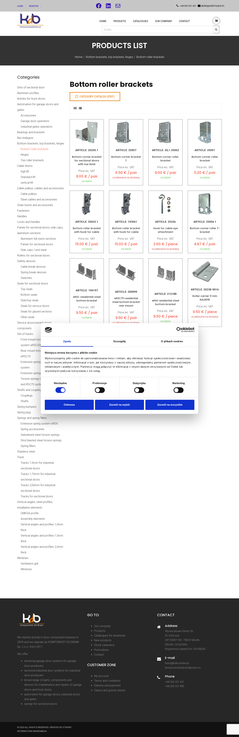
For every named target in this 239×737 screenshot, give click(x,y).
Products (119, 21)
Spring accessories (32, 429)
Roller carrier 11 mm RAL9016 (204, 297)
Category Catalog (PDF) (96, 96)
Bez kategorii (25, 138)
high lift (25, 171)
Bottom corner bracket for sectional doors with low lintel (87, 160)
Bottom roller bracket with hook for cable (87, 230)
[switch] (100, 390)
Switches (26, 278)
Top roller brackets (32, 160)
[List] (80, 108)
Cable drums (25, 166)
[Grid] (75, 108)
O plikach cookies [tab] (172, 341)
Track (20, 457)
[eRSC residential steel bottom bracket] (87, 272)
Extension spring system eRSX (39, 373)
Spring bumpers (26, 406)
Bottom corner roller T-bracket (205, 230)
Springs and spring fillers (32, 418)
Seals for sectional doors (32, 283)
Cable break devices (33, 266)
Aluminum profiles (28, 93)
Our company (102, 626)
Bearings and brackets (31, 132)
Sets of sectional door (31, 87)
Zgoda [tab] (67, 341)
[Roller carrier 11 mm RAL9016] (205, 271)
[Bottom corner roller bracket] (165, 132)
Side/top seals (29, 300)
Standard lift (28, 177)
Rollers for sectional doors (33, 255)
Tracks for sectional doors (37, 496)
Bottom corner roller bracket (165, 158)
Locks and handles (28, 222)
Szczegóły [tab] (119, 341)
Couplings (27, 395)
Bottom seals (29, 294)
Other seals (27, 317)
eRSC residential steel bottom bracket (87, 298)
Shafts (25, 401)
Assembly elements (33, 518)
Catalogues (140, 21)
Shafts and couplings (30, 390)
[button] (216, 21)
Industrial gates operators (36, 126)
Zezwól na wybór (119, 404)
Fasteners (23, 210)
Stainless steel (26, 451)
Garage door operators (35, 121)
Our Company (163, 21)
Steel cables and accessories (39, 199)
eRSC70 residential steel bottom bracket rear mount (126, 302)
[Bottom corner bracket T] (126, 132)
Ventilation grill (29, 563)
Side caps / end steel (34, 250)
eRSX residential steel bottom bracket (165, 302)
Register (33, 6)
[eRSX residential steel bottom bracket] (165, 273)
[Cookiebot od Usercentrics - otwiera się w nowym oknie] (179, 329)
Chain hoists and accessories (35, 205)
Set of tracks (25, 334)
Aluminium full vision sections (38, 238)
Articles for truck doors (31, 98)
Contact (184, 21)
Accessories (28, 115)
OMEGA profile (30, 513)
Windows (22, 558)
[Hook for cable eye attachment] (165, 204)
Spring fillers (28, 446)
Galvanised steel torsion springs (40, 434)
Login (20, 6)
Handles (22, 216)
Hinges (25, 154)
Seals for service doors (35, 306)
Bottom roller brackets (34, 149)
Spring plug (24, 412)
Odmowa (69, 404)
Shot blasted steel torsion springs (41, 440)
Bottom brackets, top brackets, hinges (109, 57)
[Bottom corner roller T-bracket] (205, 204)
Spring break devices (33, 272)
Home (102, 21)
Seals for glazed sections (36, 311)
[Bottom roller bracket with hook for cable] (87, 204)
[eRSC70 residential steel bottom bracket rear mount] (126, 272)
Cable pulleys (29, 194)
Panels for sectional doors (37, 244)
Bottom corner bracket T (126, 158)
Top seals (27, 289)
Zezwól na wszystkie (169, 404)
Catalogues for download (109, 635)
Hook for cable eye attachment (165, 230)
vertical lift (27, 182)
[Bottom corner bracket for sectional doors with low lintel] (87, 132)
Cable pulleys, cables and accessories (40, 188)
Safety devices (26, 261)
